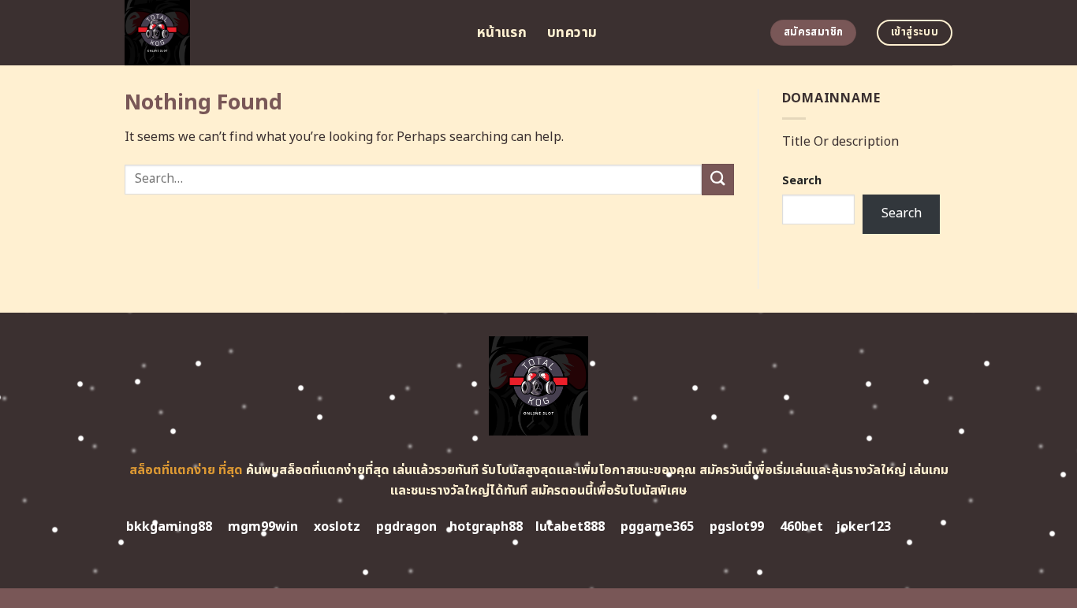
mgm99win (263, 526)
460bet (801, 526)
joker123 (863, 526)
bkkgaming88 (169, 526)
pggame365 (657, 526)
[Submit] (717, 179)
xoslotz (337, 526)
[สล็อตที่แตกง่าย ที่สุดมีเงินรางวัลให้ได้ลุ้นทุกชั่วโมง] (289, 32)
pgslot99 (737, 526)
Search (802, 180)
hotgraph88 (486, 526)
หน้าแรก (502, 32)
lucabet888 (570, 526)
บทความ (572, 32)
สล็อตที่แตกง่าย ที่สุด (186, 470)
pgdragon (406, 526)
